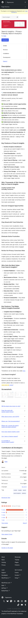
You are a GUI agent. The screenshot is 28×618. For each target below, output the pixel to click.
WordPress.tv (5, 578)
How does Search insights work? (10, 431)
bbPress (4, 588)
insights (20, 490)
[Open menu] (25, 2)
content (15, 490)
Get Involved (18, 570)
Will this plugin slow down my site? (10, 406)
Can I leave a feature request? (9, 436)
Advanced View (5, 497)
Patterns (17, 565)
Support (5, 61)
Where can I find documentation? (10, 421)
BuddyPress (5, 590)
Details (5, 45)
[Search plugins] (17, 17)
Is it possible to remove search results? (7, 441)
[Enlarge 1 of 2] (11, 394)
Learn (3, 570)
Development (6, 57)
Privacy (3, 565)
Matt (3, 585)
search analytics (17, 493)
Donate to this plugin (7, 548)
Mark (4, 36)
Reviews (5, 49)
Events (17, 572)
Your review (4, 523)
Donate (17, 575)
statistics (24, 493)
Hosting (3, 562)
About (3, 557)
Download (5, 40)
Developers (4, 575)
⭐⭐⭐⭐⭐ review (7, 385)
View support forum (6, 534)
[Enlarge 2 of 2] (24, 394)
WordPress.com (6, 582)
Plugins (17, 562)
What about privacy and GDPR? (10, 416)
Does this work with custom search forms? (7, 411)
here (24, 371)
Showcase (18, 557)
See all (25, 523)
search (24, 490)
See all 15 (24, 486)
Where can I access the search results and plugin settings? (10, 426)
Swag (17, 578)
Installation (6, 53)
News (3, 559)
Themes (17, 559)
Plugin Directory (5, 6)
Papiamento (8, 597)
